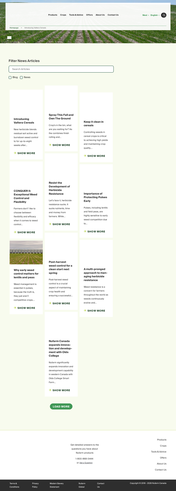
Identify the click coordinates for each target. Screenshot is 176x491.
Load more (61, 407)
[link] (15, 15)
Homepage (14, 27)
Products (52, 15)
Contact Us (113, 15)
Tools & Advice (76, 15)
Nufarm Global (82, 485)
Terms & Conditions (14, 485)
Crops (63, 15)
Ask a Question (86, 463)
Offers (89, 15)
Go (164, 15)
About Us (100, 15)
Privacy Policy (35, 485)
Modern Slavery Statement (57, 485)
